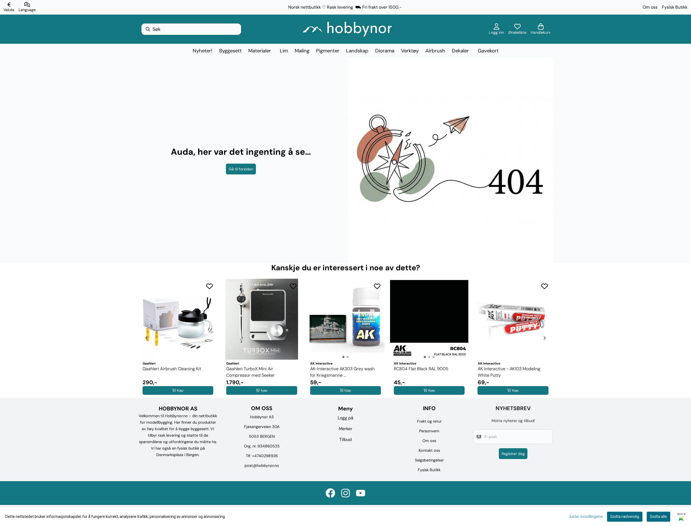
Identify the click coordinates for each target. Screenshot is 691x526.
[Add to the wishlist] (209, 286)
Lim (284, 51)
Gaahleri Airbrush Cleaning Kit (172, 369)
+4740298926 (265, 455)
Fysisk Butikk (674, 7)
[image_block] (450, 160)
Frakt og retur (429, 421)
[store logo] (347, 29)
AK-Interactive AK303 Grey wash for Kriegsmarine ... (342, 372)
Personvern (429, 431)
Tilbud (345, 439)
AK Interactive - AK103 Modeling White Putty (509, 372)
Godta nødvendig (624, 516)
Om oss (650, 7)
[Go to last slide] (147, 338)
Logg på (345, 418)
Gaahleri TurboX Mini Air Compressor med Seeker (250, 372)
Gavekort (488, 51)
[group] (178, 338)
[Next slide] (544, 338)
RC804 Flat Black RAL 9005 (421, 369)
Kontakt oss (429, 450)
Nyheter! (202, 51)
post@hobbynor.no (262, 465)
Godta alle (658, 516)
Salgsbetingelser (429, 460)
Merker (345, 428)
